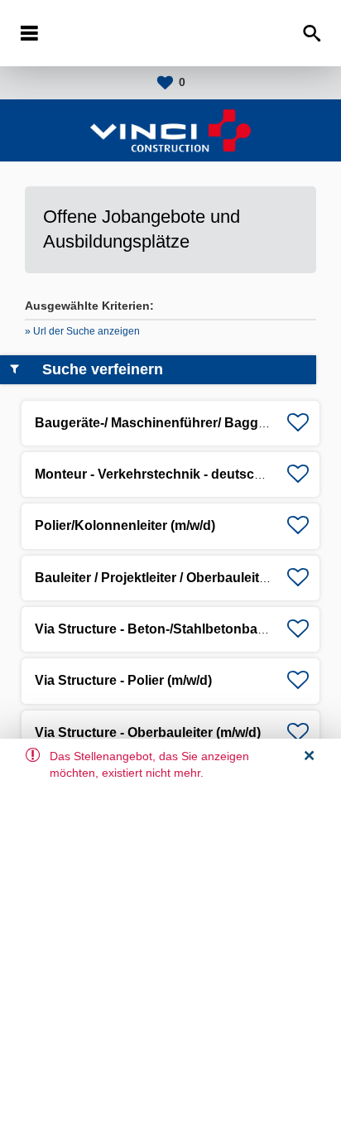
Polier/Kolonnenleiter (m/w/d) (125, 525)
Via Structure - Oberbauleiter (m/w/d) (148, 732)
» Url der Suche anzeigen (82, 331)
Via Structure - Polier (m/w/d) (123, 680)
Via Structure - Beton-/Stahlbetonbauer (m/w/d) (180, 629)
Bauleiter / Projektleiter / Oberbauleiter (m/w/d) (177, 578)
